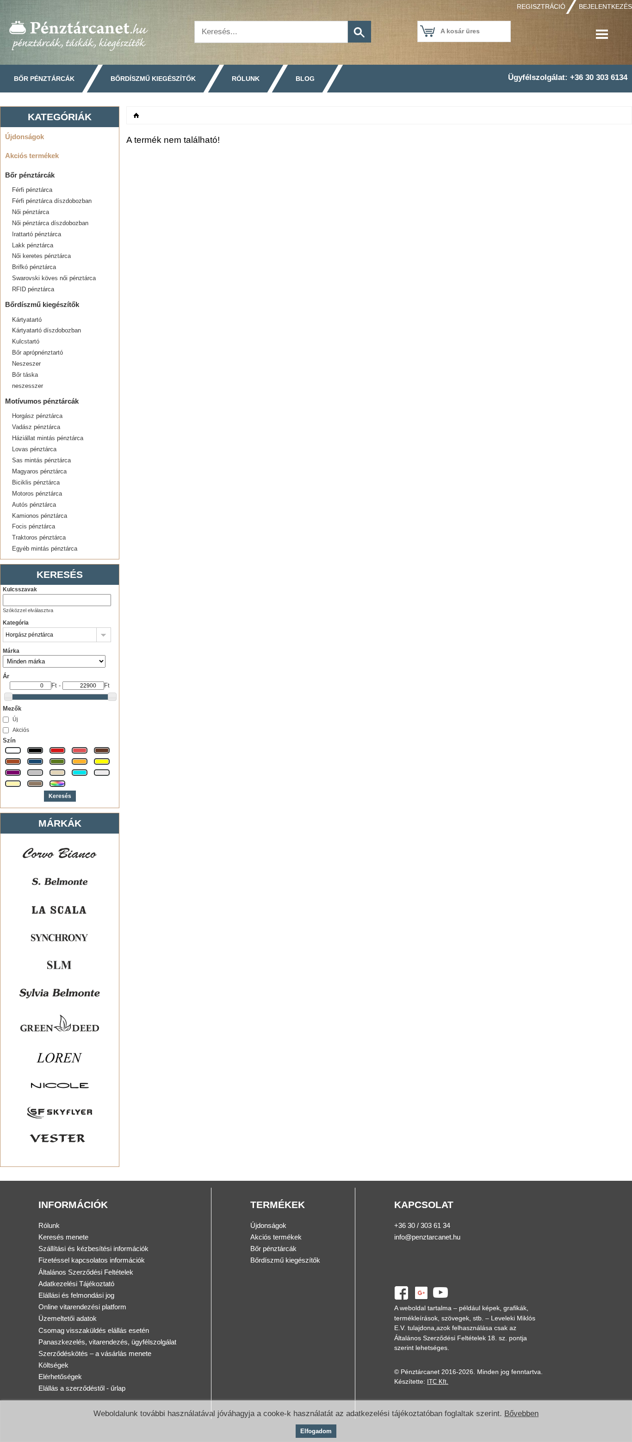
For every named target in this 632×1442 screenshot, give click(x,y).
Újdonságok (24, 137)
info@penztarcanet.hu (427, 1237)
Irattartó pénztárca (36, 234)
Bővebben (521, 1413)
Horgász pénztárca (37, 415)
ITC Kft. (437, 1381)
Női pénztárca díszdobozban (50, 223)
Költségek (53, 1365)
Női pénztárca (30, 212)
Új (15, 719)
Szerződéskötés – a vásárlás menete (94, 1353)
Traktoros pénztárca (39, 537)
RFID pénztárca (33, 289)
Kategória (16, 623)
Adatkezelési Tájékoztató (76, 1284)
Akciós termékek (32, 156)
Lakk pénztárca (32, 245)
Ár (6, 676)
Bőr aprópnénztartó (37, 352)
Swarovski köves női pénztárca (54, 278)
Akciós (20, 730)
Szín (9, 740)
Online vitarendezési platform (82, 1307)
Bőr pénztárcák (44, 78)
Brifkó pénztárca (34, 267)
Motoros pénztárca (37, 493)
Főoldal (136, 115)
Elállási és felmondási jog (76, 1295)
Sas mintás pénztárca (41, 460)
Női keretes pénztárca (41, 255)
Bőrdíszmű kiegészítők (153, 78)
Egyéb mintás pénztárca (44, 548)
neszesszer (27, 385)
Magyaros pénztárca (39, 471)
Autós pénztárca (34, 504)
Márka (11, 651)
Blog (305, 78)
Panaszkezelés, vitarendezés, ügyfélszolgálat (107, 1342)
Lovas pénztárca (34, 449)
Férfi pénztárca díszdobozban (52, 200)
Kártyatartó (27, 319)
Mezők (12, 708)
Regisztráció (541, 6)
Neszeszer (26, 363)
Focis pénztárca (33, 526)
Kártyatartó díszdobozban (46, 330)
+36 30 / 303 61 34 (422, 1225)
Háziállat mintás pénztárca (47, 438)
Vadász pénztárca (36, 426)
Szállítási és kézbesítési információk (93, 1248)
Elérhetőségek (60, 1377)
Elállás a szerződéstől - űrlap (81, 1388)
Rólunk (246, 78)
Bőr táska (25, 374)
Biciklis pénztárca (36, 482)
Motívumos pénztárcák (42, 401)
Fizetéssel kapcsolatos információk (91, 1260)
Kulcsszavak (20, 589)
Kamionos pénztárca (39, 515)
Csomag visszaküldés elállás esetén (93, 1330)
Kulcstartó (25, 341)
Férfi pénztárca (32, 189)
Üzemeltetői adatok (67, 1318)
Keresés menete (63, 1237)
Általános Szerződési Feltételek (85, 1272)
